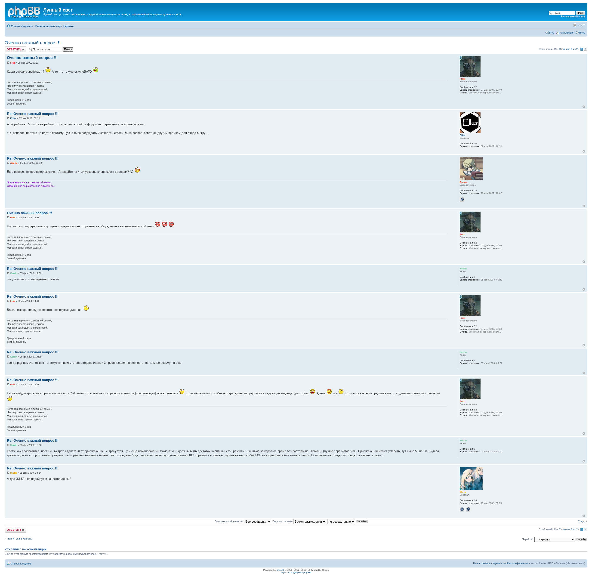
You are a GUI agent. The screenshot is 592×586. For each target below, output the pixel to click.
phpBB (280, 570)
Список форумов (22, 26)
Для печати (574, 25)
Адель (13, 163)
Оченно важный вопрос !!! (33, 42)
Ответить (10, 47)
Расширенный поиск (573, 16)
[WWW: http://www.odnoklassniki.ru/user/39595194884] (462, 509)
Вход (582, 32)
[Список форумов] (24, 11)
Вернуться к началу (584, 106)
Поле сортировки (282, 521)
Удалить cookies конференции (510, 563)
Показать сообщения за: (229, 521)
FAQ (551, 32)
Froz (12, 63)
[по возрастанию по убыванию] (347, 521)
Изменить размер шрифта (581, 25)
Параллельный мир (48, 26)
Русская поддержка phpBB (296, 572)
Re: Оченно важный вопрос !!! (33, 114)
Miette (13, 473)
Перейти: (527, 539)
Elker (13, 118)
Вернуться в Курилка (19, 538)
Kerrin (13, 273)
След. (581, 521)
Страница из (568, 49)
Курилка (68, 26)
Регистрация (566, 32)
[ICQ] (462, 199)
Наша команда (481, 563)
